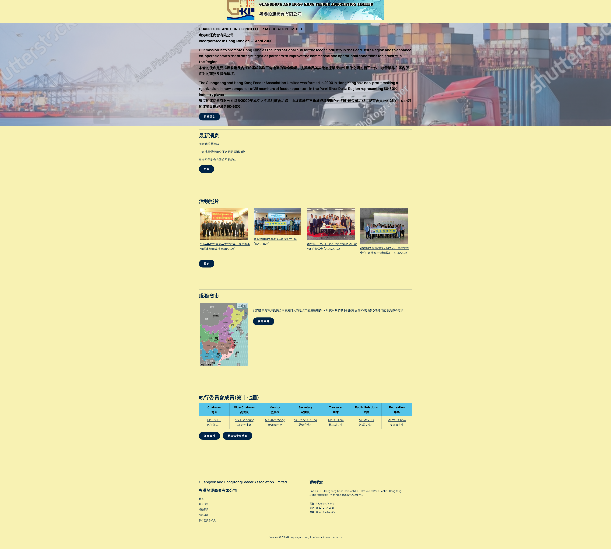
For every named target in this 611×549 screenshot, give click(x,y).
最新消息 (203, 504)
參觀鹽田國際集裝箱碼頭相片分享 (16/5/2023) (275, 241)
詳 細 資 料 (209, 435)
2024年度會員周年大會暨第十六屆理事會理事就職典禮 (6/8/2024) (225, 246)
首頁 (201, 498)
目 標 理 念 (209, 116)
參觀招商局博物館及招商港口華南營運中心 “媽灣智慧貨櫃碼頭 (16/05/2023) (384, 250)
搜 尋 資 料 (263, 321)
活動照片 (203, 509)
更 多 (206, 169)
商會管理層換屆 (209, 144)
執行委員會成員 (207, 520)
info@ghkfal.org (325, 503)
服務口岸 (203, 515)
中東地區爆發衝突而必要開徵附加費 (222, 152)
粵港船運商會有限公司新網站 (217, 160)
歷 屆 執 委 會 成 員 (237, 435)
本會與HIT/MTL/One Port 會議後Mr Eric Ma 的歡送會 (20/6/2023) (332, 246)
